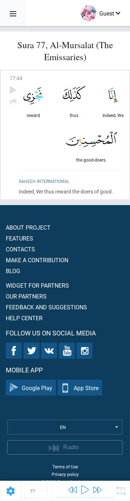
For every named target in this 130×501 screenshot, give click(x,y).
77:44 (16, 78)
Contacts (20, 249)
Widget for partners (37, 285)
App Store (86, 388)
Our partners (26, 296)
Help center (24, 318)
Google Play (37, 388)
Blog (13, 271)
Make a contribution (37, 260)
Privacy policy (65, 474)
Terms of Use (65, 466)
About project (28, 227)
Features (19, 238)
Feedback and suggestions (46, 307)
